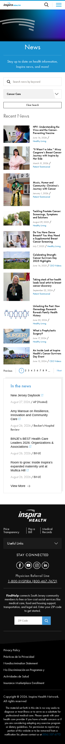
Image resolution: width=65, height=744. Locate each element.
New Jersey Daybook (26, 395)
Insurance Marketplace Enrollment (23, 683)
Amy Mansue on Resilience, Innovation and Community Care (30, 415)
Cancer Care (14, 94)
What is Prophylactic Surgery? (16, 336)
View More (18, 486)
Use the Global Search (48, 5)
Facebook (19, 565)
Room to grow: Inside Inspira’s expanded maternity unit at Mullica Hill (32, 466)
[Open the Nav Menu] (57, 5)
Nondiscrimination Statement (20, 663)
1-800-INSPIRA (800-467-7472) (32, 581)
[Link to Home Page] (32, 518)
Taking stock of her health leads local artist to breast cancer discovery (16, 287)
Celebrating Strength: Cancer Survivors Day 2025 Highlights (16, 260)
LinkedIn (45, 565)
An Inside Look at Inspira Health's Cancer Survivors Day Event (16, 356)
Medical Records (47, 530)
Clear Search (32, 105)
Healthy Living (39, 141)
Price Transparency (11, 530)
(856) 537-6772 (51, 734)
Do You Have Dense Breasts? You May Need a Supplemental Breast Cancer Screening (16, 239)
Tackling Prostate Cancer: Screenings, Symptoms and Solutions (16, 218)
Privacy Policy (11, 650)
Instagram (36, 565)
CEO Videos (55, 265)
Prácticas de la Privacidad (18, 657)
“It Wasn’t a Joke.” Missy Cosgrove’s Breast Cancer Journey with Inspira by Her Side (16, 158)
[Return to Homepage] (12, 5)
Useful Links (15, 543)
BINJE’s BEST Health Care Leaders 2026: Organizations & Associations (32, 442)
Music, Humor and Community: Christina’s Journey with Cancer (16, 189)
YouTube (28, 565)
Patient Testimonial (41, 166)
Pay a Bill (31, 530)
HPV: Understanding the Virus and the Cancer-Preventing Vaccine (16, 134)
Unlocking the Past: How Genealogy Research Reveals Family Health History (16, 315)
